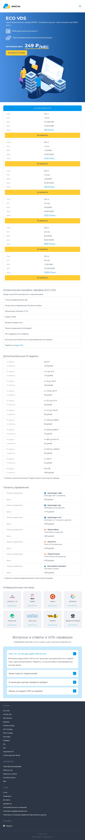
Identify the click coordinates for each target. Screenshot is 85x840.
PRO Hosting (8, 733)
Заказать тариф (17, 53)
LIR (4, 748)
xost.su (15, 6)
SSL (4, 744)
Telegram (7, 826)
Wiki (4, 781)
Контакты (6, 800)
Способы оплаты (9, 777)
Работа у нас (8, 770)
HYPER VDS (7, 714)
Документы (7, 804)
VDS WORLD (7, 718)
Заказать (43, 135)
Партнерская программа (12, 766)
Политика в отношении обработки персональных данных (24, 815)
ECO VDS (6, 711)
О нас (5, 792)
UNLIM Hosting (8, 725)
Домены (6, 722)
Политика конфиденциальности (15, 811)
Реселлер (6, 737)
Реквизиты (7, 796)
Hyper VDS (19, 345)
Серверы (6, 740)
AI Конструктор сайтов (11, 755)
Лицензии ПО (8, 751)
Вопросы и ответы (10, 774)
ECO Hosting (7, 729)
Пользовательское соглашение (15, 807)
